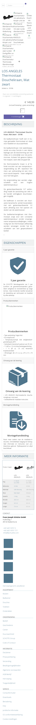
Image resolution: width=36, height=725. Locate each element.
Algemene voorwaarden (12, 670)
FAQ (4, 706)
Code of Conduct (9, 643)
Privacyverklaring (9, 657)
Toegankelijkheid (9, 683)
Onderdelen (7, 611)
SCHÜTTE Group (9, 638)
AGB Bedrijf (7, 674)
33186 (16, 486)
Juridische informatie (10, 710)
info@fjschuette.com (11, 533)
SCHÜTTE (9, 241)
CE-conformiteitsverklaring (13, 715)
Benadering (7, 701)
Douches (6, 602)
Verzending (7, 661)
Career (5, 630)
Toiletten (6, 607)
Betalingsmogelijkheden (12, 665)
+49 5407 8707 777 (10, 530)
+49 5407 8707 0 (9, 528)
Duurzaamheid (8, 634)
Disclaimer (7, 652)
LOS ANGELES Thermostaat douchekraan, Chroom (30, 476)
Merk (3, 240)
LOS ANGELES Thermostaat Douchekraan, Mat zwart (18, 476)
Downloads (7, 697)
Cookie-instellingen (10, 719)
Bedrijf (5, 621)
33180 (28, 486)
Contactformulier (9, 693)
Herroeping (7, 679)
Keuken (5, 594)
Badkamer (7, 598)
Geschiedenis (8, 625)
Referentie (5, 243)
